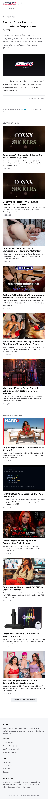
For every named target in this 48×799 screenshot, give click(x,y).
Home (5, 8)
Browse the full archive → (24, 699)
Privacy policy (8, 762)
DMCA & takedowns (10, 769)
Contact (6, 772)
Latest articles (8, 742)
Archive (12, 8)
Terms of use (7, 765)
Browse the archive (10, 746)
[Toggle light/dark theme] (20, 3)
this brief (24, 109)
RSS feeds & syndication (11, 749)
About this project (9, 752)
